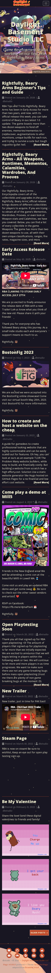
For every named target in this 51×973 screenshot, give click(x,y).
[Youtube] (9, 955)
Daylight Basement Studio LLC (35, 960)
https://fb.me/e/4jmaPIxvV (17, 607)
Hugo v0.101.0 (9, 964)
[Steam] (25, 955)
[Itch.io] (17, 955)
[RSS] (42, 955)
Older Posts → (39, 932)
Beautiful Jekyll (32, 967)
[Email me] (9, 950)
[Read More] (41, 144)
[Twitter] (25, 950)
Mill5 (16, 578)
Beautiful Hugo (41, 964)
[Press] (34, 955)
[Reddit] (42, 950)
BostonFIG (14, 403)
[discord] (34, 950)
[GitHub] (17, 950)
